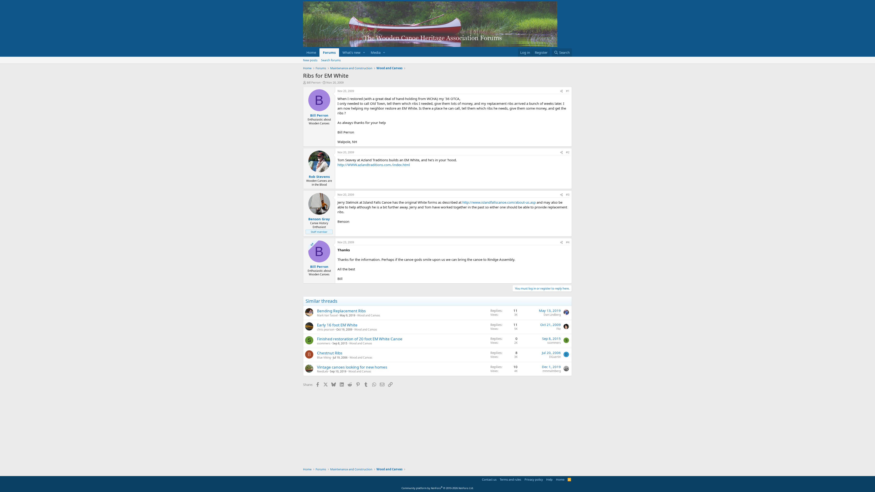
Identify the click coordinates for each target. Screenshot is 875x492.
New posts (310, 60)
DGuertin (555, 357)
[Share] (561, 91)
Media (376, 52)
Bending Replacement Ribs (341, 310)
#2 (567, 152)
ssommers (323, 343)
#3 (567, 195)
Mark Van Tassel (327, 315)
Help (549, 479)
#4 (567, 242)
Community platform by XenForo (437, 488)
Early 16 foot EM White (337, 325)
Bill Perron (314, 82)
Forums (329, 52)
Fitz (558, 329)
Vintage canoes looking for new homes (352, 367)
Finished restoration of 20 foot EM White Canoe (359, 338)
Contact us (489, 479)
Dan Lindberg (552, 315)
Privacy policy (534, 479)
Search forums (331, 60)
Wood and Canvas (368, 315)
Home (311, 52)
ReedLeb (322, 371)
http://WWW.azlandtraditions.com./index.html (373, 164)
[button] (364, 52)
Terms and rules (510, 479)
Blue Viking (324, 357)
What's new (351, 52)
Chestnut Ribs (329, 353)
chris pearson (325, 329)
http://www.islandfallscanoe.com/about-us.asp (499, 202)
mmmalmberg (552, 371)
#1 (567, 91)
